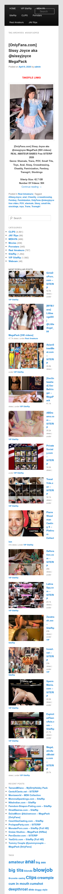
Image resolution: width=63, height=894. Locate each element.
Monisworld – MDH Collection (25, 795)
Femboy (13, 200)
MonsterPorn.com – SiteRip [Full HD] (29, 828)
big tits (16, 870)
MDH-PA (41, 8)
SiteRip (12, 15)
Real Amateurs (16, 22)
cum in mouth (19, 883)
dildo (31, 889)
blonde (28, 870)
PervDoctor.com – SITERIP (23, 835)
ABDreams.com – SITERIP (50, 420)
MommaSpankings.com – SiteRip (27, 798)
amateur (16, 862)
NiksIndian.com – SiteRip (22, 802)
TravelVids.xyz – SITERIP (50, 486)
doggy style (41, 889)
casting (21, 878)
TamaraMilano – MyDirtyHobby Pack (28, 787)
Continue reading (31, 186)
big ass (41, 862)
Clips (31, 877)
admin (37, 66)
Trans (27, 206)
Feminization (24, 200)
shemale (29, 203)
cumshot (36, 883)
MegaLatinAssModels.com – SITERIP (50, 758)
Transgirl (35, 206)
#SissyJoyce (15, 197)
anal (25, 197)
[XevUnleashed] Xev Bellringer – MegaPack (50, 389)
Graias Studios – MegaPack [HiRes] (28, 831)
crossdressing (44, 197)
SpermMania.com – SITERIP (50, 688)
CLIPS (25, 15)
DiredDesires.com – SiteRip (23, 810)
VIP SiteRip (26, 8)
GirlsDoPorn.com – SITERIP (50, 280)
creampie (45, 877)
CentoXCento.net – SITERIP (23, 791)
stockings (13, 206)
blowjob (43, 869)
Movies (12, 242)
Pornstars (37, 15)
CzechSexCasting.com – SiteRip (26, 820)
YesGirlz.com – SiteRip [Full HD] (26, 839)
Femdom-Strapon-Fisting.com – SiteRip (30, 806)
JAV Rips (33, 22)
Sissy (37, 203)
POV (22, 203)
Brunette (13, 878)
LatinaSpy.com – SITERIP (50, 591)
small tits (45, 203)
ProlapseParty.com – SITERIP (25, 824)
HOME (12, 8)
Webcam (13, 261)
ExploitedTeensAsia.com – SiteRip (50, 721)
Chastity (32, 197)
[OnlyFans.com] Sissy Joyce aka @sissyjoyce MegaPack (23, 53)
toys (21, 206)
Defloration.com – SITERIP (50, 558)
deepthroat (18, 889)
